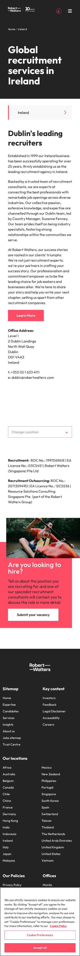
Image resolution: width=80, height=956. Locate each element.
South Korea (50, 801)
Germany (9, 814)
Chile (6, 794)
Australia (9, 774)
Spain (45, 807)
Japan (7, 854)
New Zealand (51, 774)
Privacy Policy (12, 885)
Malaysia (9, 861)
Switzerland (50, 814)
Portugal (47, 787)
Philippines (49, 781)
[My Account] (58, 11)
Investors (49, 698)
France (8, 807)
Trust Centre (11, 744)
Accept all (39, 947)
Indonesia (9, 834)
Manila (47, 885)
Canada (8, 787)
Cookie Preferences (40, 935)
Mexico (47, 767)
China (7, 801)
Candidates (11, 711)
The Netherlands (53, 834)
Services (8, 718)
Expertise (9, 705)
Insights (8, 725)
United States (51, 854)
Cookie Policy (58, 926)
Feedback (49, 705)
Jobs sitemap (12, 738)
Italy (6, 847)
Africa (7, 767)
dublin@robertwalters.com (33, 377)
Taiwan (47, 821)
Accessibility (51, 718)
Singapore (49, 794)
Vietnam (48, 861)
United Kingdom (53, 847)
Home (7, 698)
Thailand (48, 827)
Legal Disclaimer (54, 711)
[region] (40, 921)
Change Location (25, 432)
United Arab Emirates (57, 841)
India (6, 827)
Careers (48, 725)
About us (9, 731)
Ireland (23, 112)
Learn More (25, 315)
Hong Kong (10, 821)
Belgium (8, 781)
